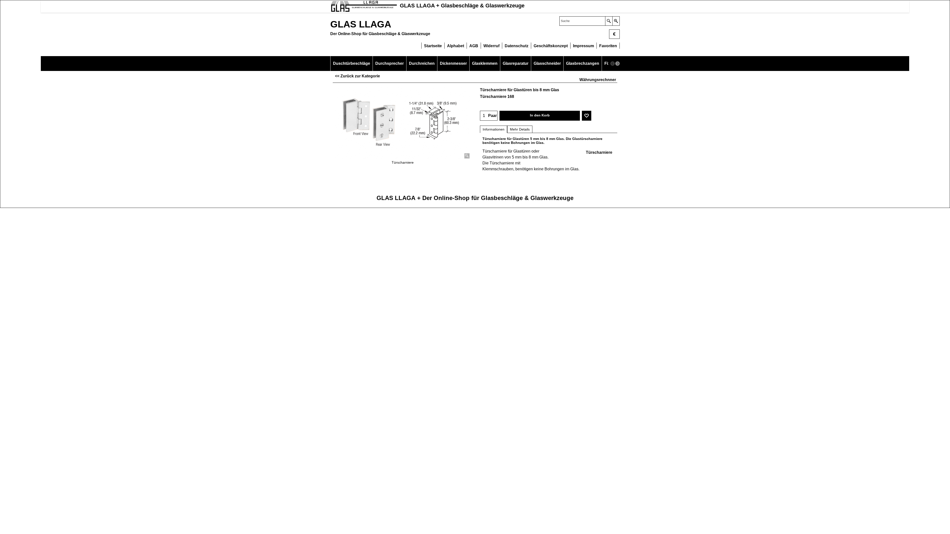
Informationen (493, 129)
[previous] (612, 63)
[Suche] (608, 21)
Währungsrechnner (597, 80)
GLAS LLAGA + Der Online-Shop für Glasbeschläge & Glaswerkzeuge (475, 198)
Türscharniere (599, 152)
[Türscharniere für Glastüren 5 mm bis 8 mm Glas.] (403, 123)
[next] (617, 63)
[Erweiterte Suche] (615, 21)
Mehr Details (520, 129)
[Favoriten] (586, 115)
